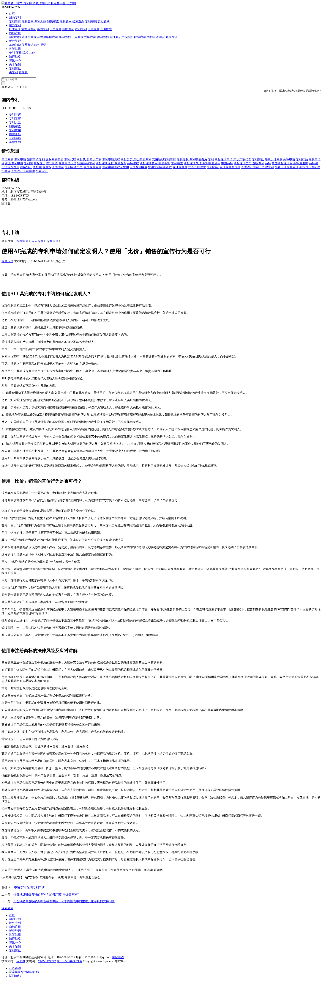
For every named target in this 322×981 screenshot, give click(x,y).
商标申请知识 (156, 37)
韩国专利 (68, 29)
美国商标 (65, 37)
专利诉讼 (213, 167)
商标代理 (83, 159)
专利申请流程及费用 (115, 167)
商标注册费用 (149, 163)
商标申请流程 (211, 163)
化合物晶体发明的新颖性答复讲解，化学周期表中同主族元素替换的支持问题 (64, 901)
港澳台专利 (28, 29)
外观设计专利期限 (23, 171)
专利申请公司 (74, 167)
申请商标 (164, 163)
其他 (32, 52)
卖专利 (23, 72)
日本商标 (77, 37)
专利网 (28, 163)
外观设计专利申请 (287, 167)
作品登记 (28, 44)
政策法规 (15, 48)
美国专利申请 (92, 167)
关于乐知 (15, 64)
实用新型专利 (86, 163)
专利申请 (15, 21)
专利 (12, 52)
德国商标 (103, 37)
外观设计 (42, 171)
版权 (25, 52)
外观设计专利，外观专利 (257, 167)
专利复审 (28, 21)
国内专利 (15, 17)
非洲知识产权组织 (121, 37)
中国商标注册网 (282, 163)
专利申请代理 (67, 163)
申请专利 (7, 159)
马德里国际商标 (47, 37)
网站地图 (118, 957)
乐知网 (20, 961)
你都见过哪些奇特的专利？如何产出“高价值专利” (46, 894)
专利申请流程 (111, 159)
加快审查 (53, 21)
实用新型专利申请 (164, 159)
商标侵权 (133, 163)
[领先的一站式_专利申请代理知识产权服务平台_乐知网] (38, 3)
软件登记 (40, 44)
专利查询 (120, 163)
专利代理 (70, 159)
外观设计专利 (273, 159)
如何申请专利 (36, 159)
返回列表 (7, 908)
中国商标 (227, 163)
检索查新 (78, 21)
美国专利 (43, 29)
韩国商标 (90, 37)
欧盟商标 (140, 37)
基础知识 (15, 44)
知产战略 (15, 56)
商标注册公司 (243, 163)
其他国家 (106, 29)
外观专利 (58, 167)
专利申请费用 (198, 159)
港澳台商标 (29, 37)
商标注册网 (300, 163)
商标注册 (15, 33)
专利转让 (15, 68)
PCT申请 (14, 29)
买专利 (13, 72)
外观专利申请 (14, 163)
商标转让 (26, 167)
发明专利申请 (54, 159)
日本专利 (55, 29)
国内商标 (15, 37)
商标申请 (289, 159)
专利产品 (302, 159)
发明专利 (258, 163)
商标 (19, 52)
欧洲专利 (81, 29)
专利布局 (91, 21)
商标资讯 (171, 37)
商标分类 (127, 159)
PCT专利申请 (138, 167)
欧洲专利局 (180, 167)
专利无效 (40, 21)
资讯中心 (15, 60)
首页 (12, 13)
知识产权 (95, 159)
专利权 (46, 167)
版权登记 (15, 41)
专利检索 (177, 163)
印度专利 (94, 29)
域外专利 (15, 25)
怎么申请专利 (142, 159)
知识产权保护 (197, 167)
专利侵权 (183, 159)
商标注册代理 (193, 163)
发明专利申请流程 (160, 167)
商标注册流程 (105, 163)
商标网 (37, 167)
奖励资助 (104, 21)
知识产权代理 (242, 159)
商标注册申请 (224, 159)
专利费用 (66, 21)
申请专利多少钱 (230, 167)
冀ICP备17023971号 (69, 961)
